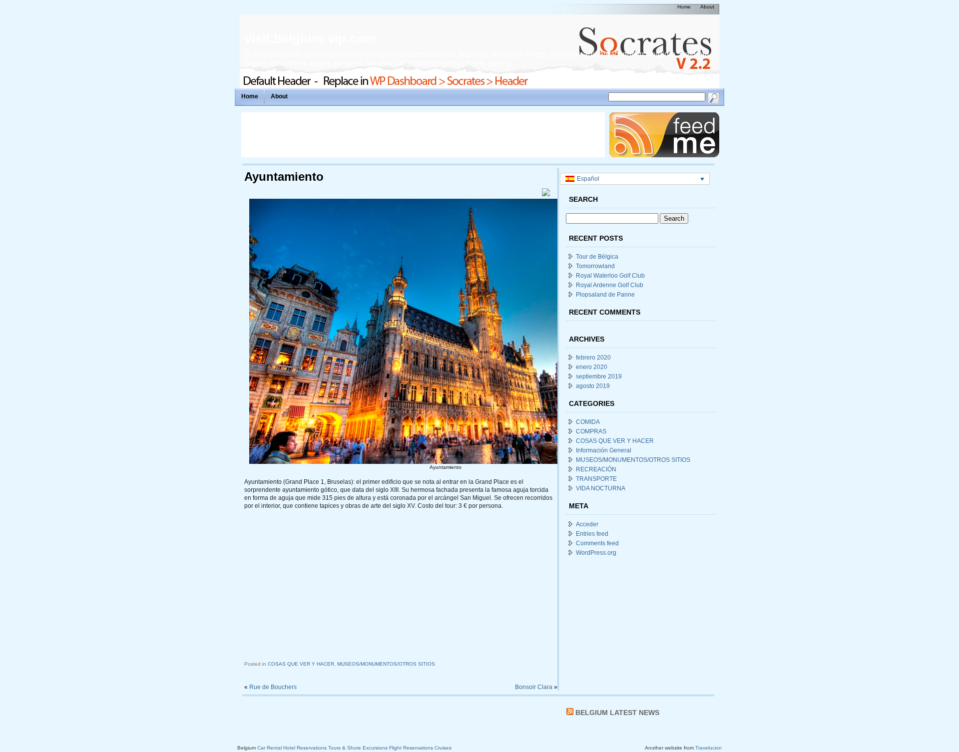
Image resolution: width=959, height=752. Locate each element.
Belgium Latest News (617, 713)
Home (249, 96)
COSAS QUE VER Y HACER (301, 664)
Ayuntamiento (284, 176)
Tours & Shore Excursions (358, 748)
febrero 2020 (593, 357)
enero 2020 (591, 367)
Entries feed (592, 533)
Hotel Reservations (305, 748)
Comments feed (597, 543)
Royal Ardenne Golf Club (609, 285)
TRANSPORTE (596, 478)
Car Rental (269, 748)
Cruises (443, 748)
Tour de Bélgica (597, 256)
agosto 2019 (593, 385)
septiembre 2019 (599, 376)
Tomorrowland (595, 266)
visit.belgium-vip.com (310, 38)
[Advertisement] (423, 134)
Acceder (587, 524)
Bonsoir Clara (533, 687)
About (279, 96)
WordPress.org (596, 552)
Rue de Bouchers (273, 687)
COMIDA (588, 421)
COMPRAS (591, 431)
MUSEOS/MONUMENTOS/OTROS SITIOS (386, 664)
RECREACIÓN (596, 469)
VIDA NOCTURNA (600, 488)
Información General (603, 450)
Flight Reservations (411, 748)
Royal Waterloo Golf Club (610, 275)
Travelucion (708, 748)
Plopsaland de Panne (605, 294)
